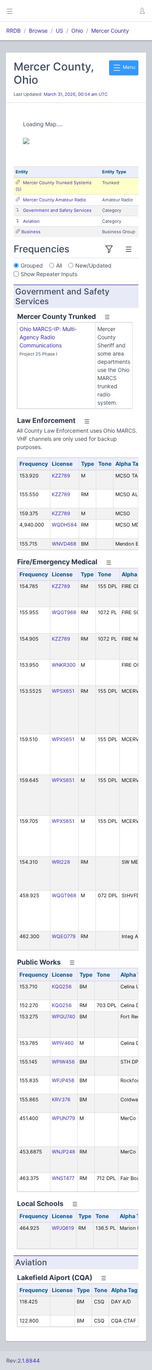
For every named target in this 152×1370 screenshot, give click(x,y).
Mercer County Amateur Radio (54, 200)
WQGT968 (64, 612)
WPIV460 (63, 1043)
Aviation (31, 221)
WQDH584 (64, 525)
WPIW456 (63, 1062)
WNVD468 (64, 544)
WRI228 (61, 862)
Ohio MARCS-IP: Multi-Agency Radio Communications (48, 337)
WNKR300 (64, 665)
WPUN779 (63, 1118)
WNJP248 (63, 1152)
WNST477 (63, 1178)
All (59, 265)
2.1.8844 (29, 1360)
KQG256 (62, 987)
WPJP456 (63, 1080)
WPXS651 (63, 739)
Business (31, 231)
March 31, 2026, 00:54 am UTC (76, 94)
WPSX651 (63, 691)
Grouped (32, 265)
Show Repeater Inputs (49, 274)
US (59, 30)
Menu (128, 67)
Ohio (77, 30)
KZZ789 (61, 476)
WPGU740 (63, 1017)
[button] (142, 11)
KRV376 (61, 1099)
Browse (38, 30)
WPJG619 (63, 1228)
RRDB (13, 30)
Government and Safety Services (57, 210)
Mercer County (110, 30)
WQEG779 (64, 936)
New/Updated (93, 265)
